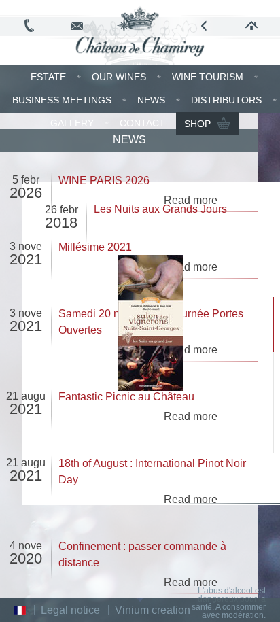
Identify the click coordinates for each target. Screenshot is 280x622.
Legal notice (70, 610)
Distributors (226, 99)
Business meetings (61, 99)
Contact (142, 123)
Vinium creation (152, 610)
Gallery (72, 123)
